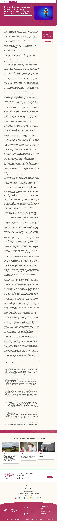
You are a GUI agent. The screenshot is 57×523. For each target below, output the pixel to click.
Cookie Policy (33, 519)
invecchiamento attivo (37, 23)
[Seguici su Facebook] (24, 514)
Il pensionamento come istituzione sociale (46, 34)
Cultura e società (38, 21)
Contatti (51, 1)
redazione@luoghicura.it (28, 509)
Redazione (40, 1)
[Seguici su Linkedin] (27, 514)
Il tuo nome (40, 473)
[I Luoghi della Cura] (4, 2)
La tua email (48, 473)
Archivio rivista (19, 1)
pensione (42, 23)
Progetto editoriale (35, 1)
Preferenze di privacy (39, 519)
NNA (42, 508)
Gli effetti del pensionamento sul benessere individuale (47, 36)
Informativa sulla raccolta (28, 521)
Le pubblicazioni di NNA (45, 1)
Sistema (46, 21)
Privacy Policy (44, 475)
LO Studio (51, 519)
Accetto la (42, 475)
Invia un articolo (44, 514)
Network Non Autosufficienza (26, 1)
